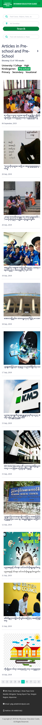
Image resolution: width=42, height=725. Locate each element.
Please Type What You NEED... (13, 13)
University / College (12, 65)
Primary (6, 72)
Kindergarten (9, 68)
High (26, 65)
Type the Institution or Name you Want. (16, 33)
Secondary (17, 72)
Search (21, 28)
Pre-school (24, 68)
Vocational (31, 72)
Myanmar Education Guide (25, 4)
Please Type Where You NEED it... (14, 20)
